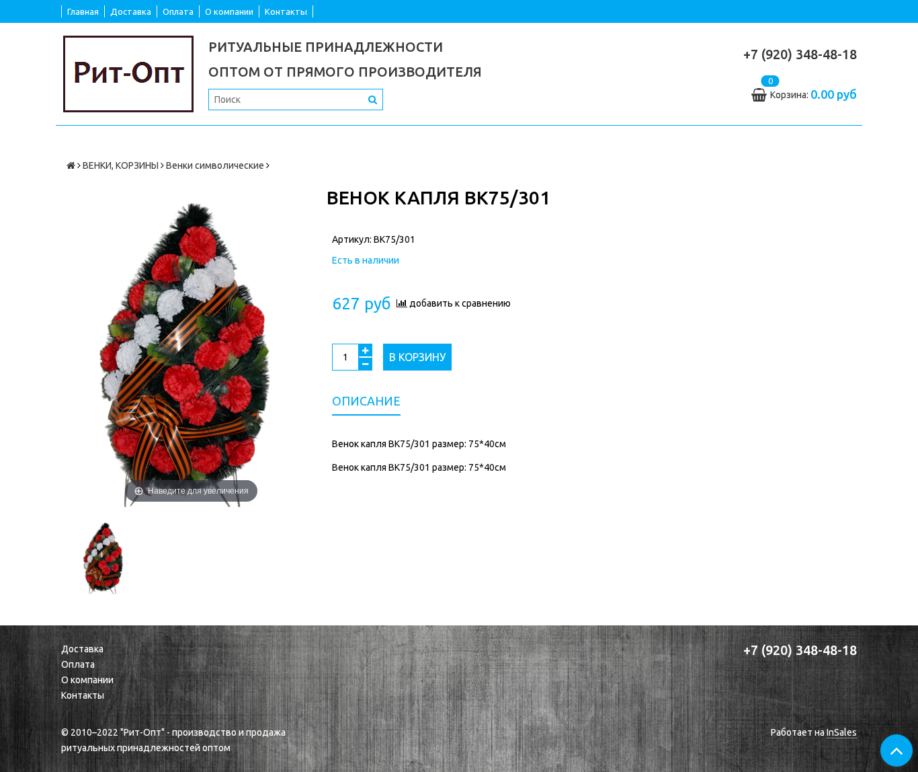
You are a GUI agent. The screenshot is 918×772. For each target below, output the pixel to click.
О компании (229, 11)
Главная (83, 11)
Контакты (286, 11)
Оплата (178, 11)
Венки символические (215, 165)
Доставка (130, 11)
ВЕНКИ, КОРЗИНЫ (121, 165)
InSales (842, 732)
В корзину (417, 357)
